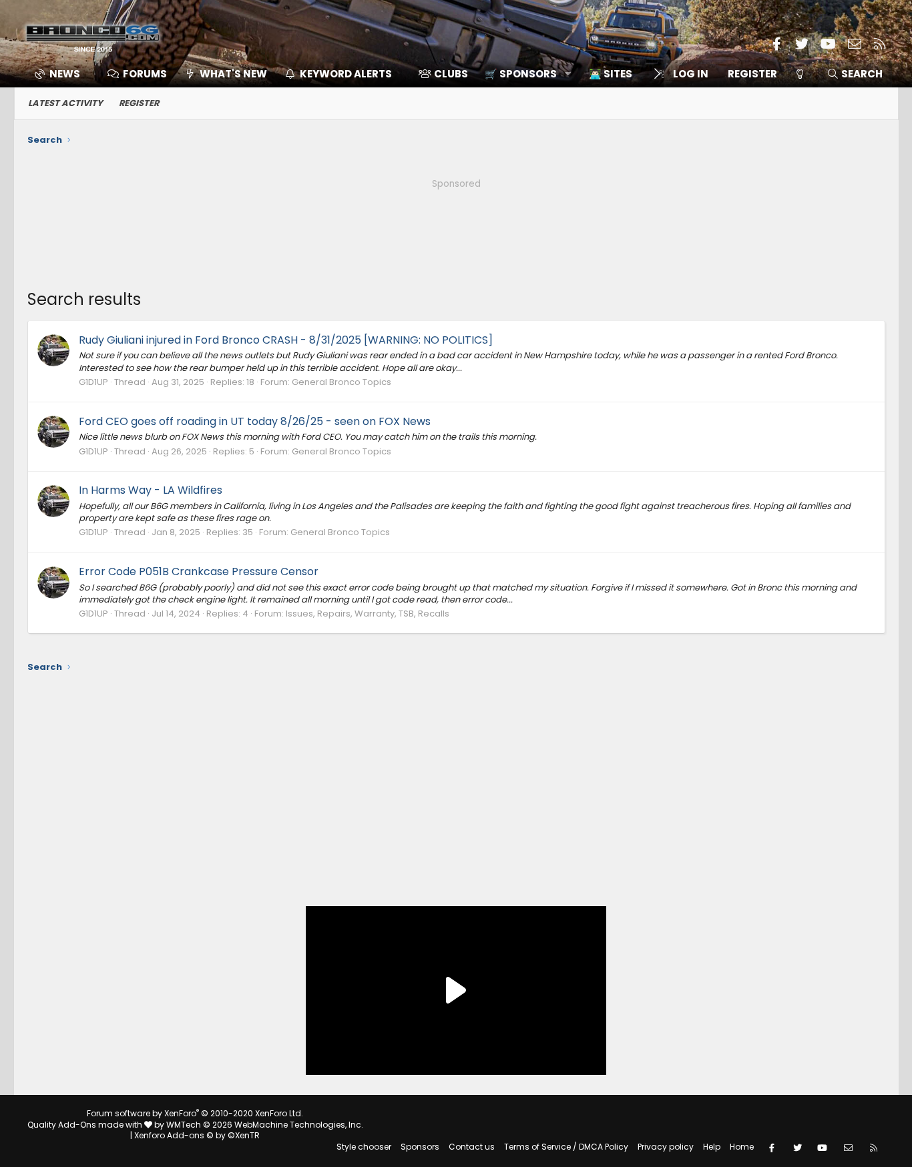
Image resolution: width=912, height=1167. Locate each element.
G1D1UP (93, 382)
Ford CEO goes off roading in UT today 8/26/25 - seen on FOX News (255, 421)
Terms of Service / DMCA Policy (566, 1146)
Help (711, 1146)
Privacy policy (666, 1146)
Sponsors (420, 1146)
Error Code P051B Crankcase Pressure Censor (198, 571)
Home (742, 1146)
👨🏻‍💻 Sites (610, 74)
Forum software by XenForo (195, 1113)
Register (139, 103)
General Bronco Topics (341, 382)
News (64, 74)
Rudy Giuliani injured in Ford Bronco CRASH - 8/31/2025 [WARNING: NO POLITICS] (286, 340)
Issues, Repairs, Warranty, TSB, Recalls (367, 613)
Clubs (451, 74)
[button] (523, 73)
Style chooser (363, 1146)
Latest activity (65, 103)
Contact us (472, 1146)
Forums (145, 74)
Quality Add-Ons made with (85, 1124)
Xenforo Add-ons (197, 1135)
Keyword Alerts (346, 74)
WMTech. (264, 1124)
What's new (233, 74)
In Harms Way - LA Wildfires (150, 490)
